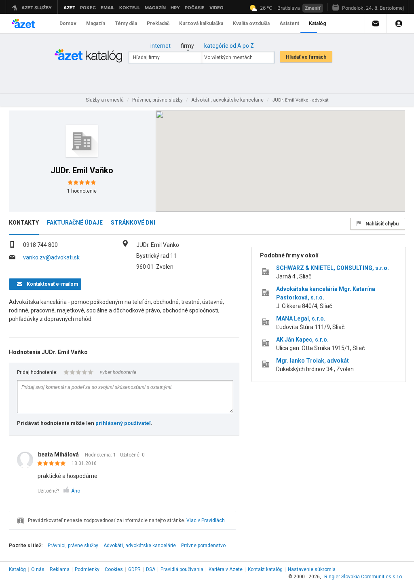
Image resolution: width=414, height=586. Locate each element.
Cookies (114, 569)
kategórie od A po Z (229, 45)
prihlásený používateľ (123, 423)
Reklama (60, 569)
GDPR (134, 569)
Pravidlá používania (182, 569)
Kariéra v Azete (226, 569)
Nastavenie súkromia (312, 569)
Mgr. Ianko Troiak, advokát (312, 360)
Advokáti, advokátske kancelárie (140, 545)
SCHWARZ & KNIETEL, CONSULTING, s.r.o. (332, 268)
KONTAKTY (24, 222)
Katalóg (17, 569)
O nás (37, 569)
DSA (150, 569)
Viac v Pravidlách (205, 520)
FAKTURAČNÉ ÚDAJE (75, 222)
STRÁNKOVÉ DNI (133, 222)
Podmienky (87, 569)
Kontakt (265, 569)
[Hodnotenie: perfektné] (53, 464)
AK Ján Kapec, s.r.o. (302, 339)
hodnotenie (82, 191)
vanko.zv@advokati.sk (51, 257)
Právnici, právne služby (73, 545)
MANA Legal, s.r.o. (300, 318)
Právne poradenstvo (203, 545)
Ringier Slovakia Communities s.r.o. (363, 577)
